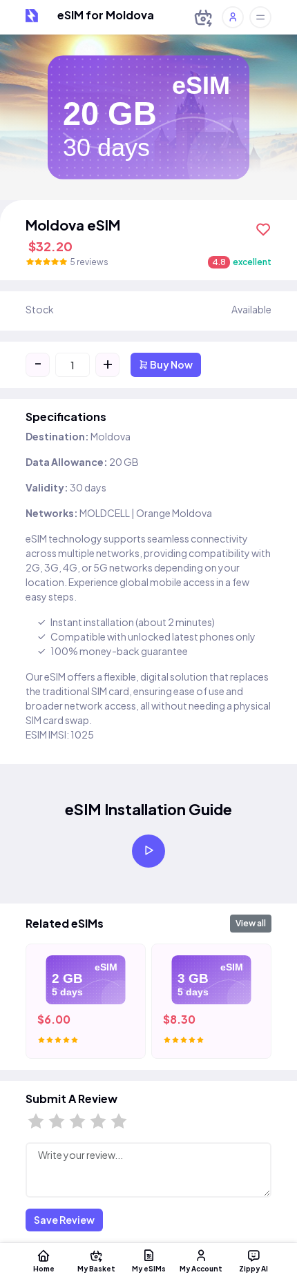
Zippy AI (253, 1268)
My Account (201, 1268)
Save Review (64, 1219)
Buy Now (170, 364)
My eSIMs (149, 1268)
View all (251, 923)
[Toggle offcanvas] (260, 17)
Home (44, 1268)
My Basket (96, 1268)
